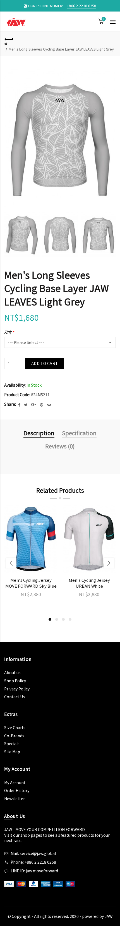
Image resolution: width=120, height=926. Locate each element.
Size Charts (14, 727)
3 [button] (63, 619)
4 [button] (70, 619)
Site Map (12, 751)
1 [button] (50, 619)
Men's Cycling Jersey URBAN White (89, 583)
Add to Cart (44, 363)
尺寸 (8, 332)
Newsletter (14, 798)
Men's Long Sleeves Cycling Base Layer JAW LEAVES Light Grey (61, 49)
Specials (12, 743)
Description (38, 433)
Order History (16, 790)
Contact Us (14, 696)
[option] (22, 235)
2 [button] (56, 619)
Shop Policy (15, 680)
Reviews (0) (60, 446)
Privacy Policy (17, 689)
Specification (79, 433)
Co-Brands (14, 735)
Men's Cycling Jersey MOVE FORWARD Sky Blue (31, 583)
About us (12, 672)
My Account (14, 782)
